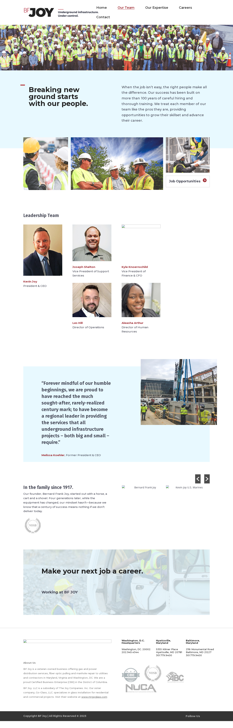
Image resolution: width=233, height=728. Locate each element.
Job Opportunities (184, 181)
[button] (198, 478)
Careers (185, 7)
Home (101, 7)
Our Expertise (156, 7)
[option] (143, 487)
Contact (103, 17)
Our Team (126, 7)
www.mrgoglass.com (94, 696)
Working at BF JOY (60, 592)
